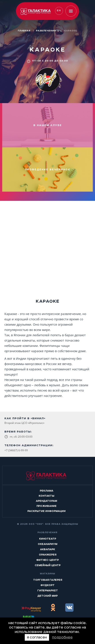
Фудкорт (47, 585)
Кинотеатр (47, 538)
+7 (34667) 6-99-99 (16, 450)
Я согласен (37, 637)
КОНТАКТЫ (46, 495)
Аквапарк (47, 549)
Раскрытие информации (46, 511)
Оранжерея (47, 554)
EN (59, 10)
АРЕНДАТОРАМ (46, 500)
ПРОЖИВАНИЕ (46, 506)
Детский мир (47, 595)
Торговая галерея (47, 579)
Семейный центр (48, 565)
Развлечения (46, 30)
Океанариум (47, 544)
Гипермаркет (47, 590)
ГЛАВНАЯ (24, 30)
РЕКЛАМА (46, 490)
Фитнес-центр (47, 559)
